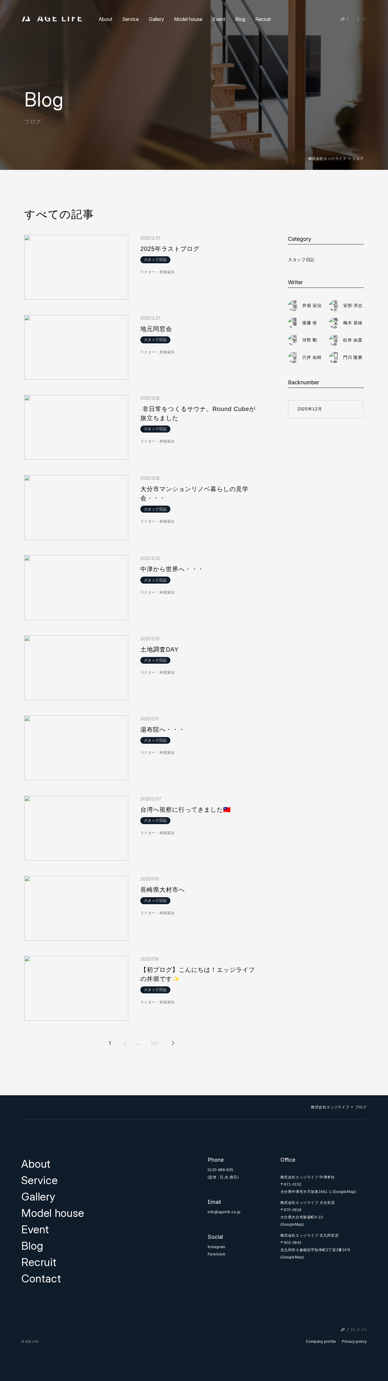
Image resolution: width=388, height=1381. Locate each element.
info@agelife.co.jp (224, 1212)
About (105, 19)
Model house (188, 19)
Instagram (217, 1247)
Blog (240, 19)
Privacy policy (354, 1341)
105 (154, 1043)
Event (218, 19)
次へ (172, 1043)
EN (353, 19)
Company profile (321, 1341)
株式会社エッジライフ (327, 159)
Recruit (263, 19)
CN (364, 19)
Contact (41, 1278)
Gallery (156, 19)
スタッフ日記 (301, 259)
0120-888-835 (220, 1170)
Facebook (217, 1254)
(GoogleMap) (344, 1192)
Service (130, 19)
